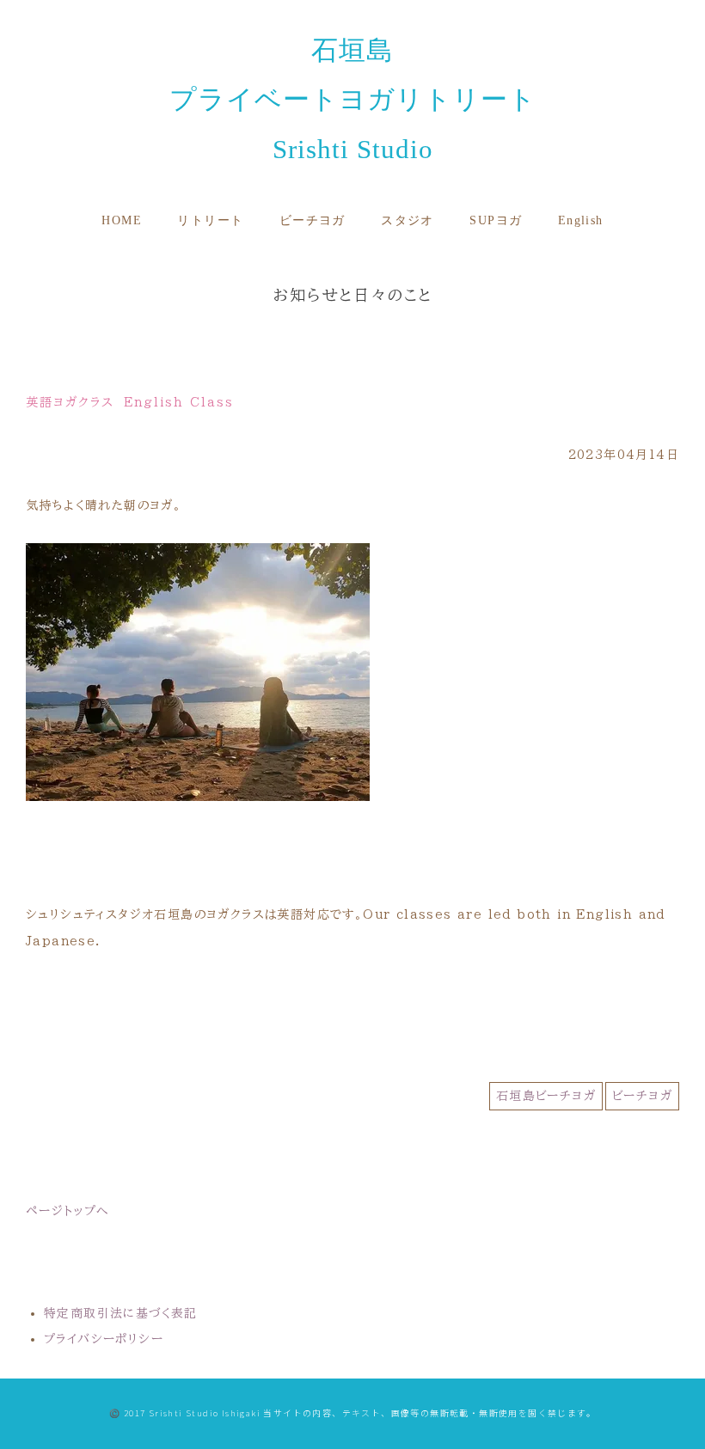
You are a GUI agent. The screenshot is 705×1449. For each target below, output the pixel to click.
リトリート (210, 220)
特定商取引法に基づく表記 (121, 1313)
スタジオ (407, 220)
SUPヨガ (495, 220)
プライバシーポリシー (103, 1339)
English (581, 220)
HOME (121, 220)
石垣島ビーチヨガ (546, 1096)
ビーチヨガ (312, 220)
